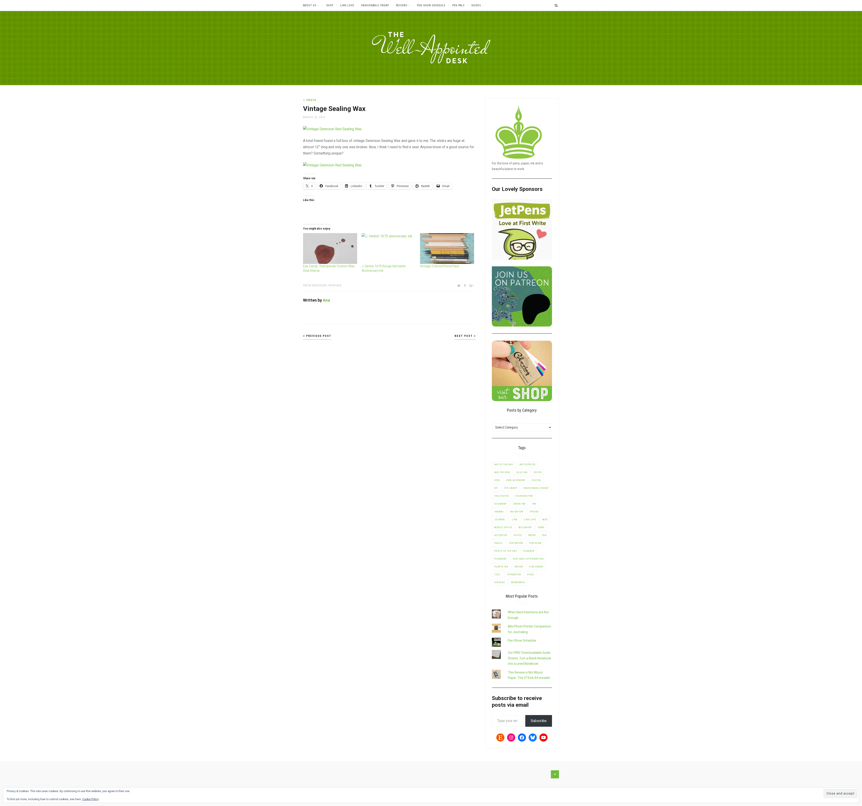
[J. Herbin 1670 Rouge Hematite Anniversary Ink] (389, 248)
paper (532, 535)
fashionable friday (536, 488)
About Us (309, 5)
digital (536, 480)
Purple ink (501, 566)
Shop (329, 5)
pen (544, 535)
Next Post (464, 336)
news (541, 527)
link (514, 519)
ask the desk (502, 472)
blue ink (522, 472)
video (530, 574)
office (518, 535)
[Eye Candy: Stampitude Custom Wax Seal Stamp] (330, 248)
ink (534, 504)
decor (537, 472)
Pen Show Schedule (431, 5)
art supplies (527, 464)
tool (497, 574)
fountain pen (524, 496)
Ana (326, 300)
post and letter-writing (528, 559)
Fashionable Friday (375, 5)
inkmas (499, 511)
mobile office (503, 527)
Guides (476, 5)
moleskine (525, 527)
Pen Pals (458, 5)
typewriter (514, 574)
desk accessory (316, 285)
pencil (498, 543)
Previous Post (318, 336)
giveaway (500, 504)
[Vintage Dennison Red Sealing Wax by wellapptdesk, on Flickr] (332, 129)
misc (545, 519)
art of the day (503, 464)
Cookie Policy (90, 799)
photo (311, 100)
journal (500, 519)
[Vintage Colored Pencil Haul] (447, 248)
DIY (496, 488)
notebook (500, 535)
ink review (516, 511)
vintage (336, 285)
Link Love (347, 5)
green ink (519, 504)
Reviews (401, 5)
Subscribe (539, 721)
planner (528, 551)
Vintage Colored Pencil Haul (439, 266)
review (519, 566)
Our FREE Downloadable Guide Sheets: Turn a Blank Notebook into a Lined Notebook (529, 658)
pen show (535, 543)
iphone (534, 511)
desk (497, 480)
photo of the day (505, 551)
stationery (536, 566)
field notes (501, 496)
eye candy (510, 488)
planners (500, 559)
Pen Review (516, 543)
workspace (518, 582)
